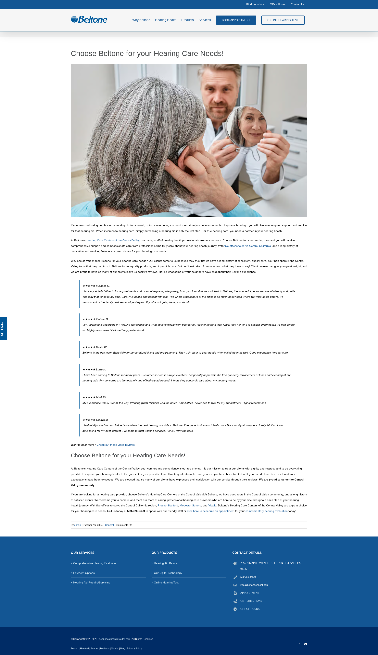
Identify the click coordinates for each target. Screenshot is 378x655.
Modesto (185, 505)
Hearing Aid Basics (165, 563)
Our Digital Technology (168, 572)
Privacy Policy (134, 648)
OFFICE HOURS (250, 608)
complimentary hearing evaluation (267, 511)
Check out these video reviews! (116, 444)
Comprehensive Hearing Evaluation (95, 563)
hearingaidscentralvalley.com (114, 639)
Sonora (196, 505)
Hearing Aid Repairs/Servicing (91, 582)
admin (77, 525)
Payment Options (84, 572)
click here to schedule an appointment (210, 511)
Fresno (162, 505)
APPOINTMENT (249, 593)
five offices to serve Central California (247, 245)
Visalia (212, 505)
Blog (122, 648)
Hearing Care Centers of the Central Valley (112, 240)
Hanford (173, 505)
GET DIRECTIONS (251, 600)
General (109, 525)
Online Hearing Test (166, 582)
